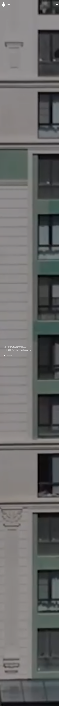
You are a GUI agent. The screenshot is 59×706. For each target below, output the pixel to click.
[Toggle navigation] (57, 4)
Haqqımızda (10, 358)
